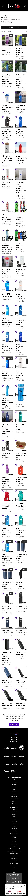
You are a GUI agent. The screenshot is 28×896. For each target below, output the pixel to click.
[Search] (25, 6)
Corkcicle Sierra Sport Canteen (20, 584)
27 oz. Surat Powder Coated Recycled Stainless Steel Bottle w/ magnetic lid (21, 189)
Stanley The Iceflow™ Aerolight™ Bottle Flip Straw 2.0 (6, 657)
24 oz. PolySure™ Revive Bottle (7, 320)
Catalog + (14, 814)
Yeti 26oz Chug (7, 631)
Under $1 (14, 789)
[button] (27, 361)
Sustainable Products (14, 798)
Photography (14, 821)
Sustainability (14, 843)
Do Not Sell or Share (14, 863)
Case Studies (14, 828)
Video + (14, 816)
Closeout (14, 803)
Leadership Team (14, 853)
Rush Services (14, 782)
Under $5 (14, 791)
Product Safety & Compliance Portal (13, 851)
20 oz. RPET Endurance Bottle (20, 427)
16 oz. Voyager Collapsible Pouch (7, 506)
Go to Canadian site (19, 893)
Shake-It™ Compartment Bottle (7, 107)
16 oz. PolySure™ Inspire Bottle (7, 557)
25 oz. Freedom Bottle (19, 245)
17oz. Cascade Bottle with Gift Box (21, 455)
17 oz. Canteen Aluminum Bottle (21, 480)
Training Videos (14, 831)
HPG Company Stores (14, 833)
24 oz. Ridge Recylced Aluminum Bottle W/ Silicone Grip (7, 79)
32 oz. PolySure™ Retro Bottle (20, 132)
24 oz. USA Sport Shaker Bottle (7, 272)
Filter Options (14, 27)
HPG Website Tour (14, 858)
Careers (14, 841)
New (14, 779)
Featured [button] (6, 31)
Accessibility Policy (14, 865)
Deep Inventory (14, 796)
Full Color (14, 786)
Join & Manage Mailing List (14, 848)
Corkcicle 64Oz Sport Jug (6, 608)
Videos (14, 826)
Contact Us (14, 868)
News (14, 846)
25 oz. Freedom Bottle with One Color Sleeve (19, 219)
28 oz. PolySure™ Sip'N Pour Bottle (21, 158)
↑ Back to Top (14, 724)
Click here (8, 716)
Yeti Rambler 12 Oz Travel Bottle (7, 584)
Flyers (14, 823)
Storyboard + (14, 811)
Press (14, 856)
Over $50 (14, 794)
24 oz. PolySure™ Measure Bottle (7, 347)
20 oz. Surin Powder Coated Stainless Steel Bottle (7, 429)
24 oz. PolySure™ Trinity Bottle (20, 296)
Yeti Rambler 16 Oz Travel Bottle (21, 557)
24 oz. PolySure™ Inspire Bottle (7, 373)
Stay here (9, 893)
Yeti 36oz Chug (21, 606)
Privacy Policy (14, 860)
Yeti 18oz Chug (21, 631)
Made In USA (14, 801)
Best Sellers (13, 784)
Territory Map (14, 809)
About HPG (14, 839)
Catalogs (14, 819)
